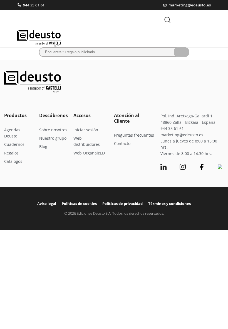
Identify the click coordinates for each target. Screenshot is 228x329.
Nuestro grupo (52, 138)
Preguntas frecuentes (134, 135)
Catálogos (13, 161)
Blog (43, 146)
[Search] (181, 52)
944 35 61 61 (34, 5)
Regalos (11, 153)
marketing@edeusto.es (189, 5)
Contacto (122, 143)
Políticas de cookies (79, 203)
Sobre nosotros (53, 129)
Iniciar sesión (85, 129)
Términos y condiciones (169, 203)
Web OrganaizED (89, 153)
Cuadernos (14, 144)
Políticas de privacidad (122, 203)
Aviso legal (46, 203)
